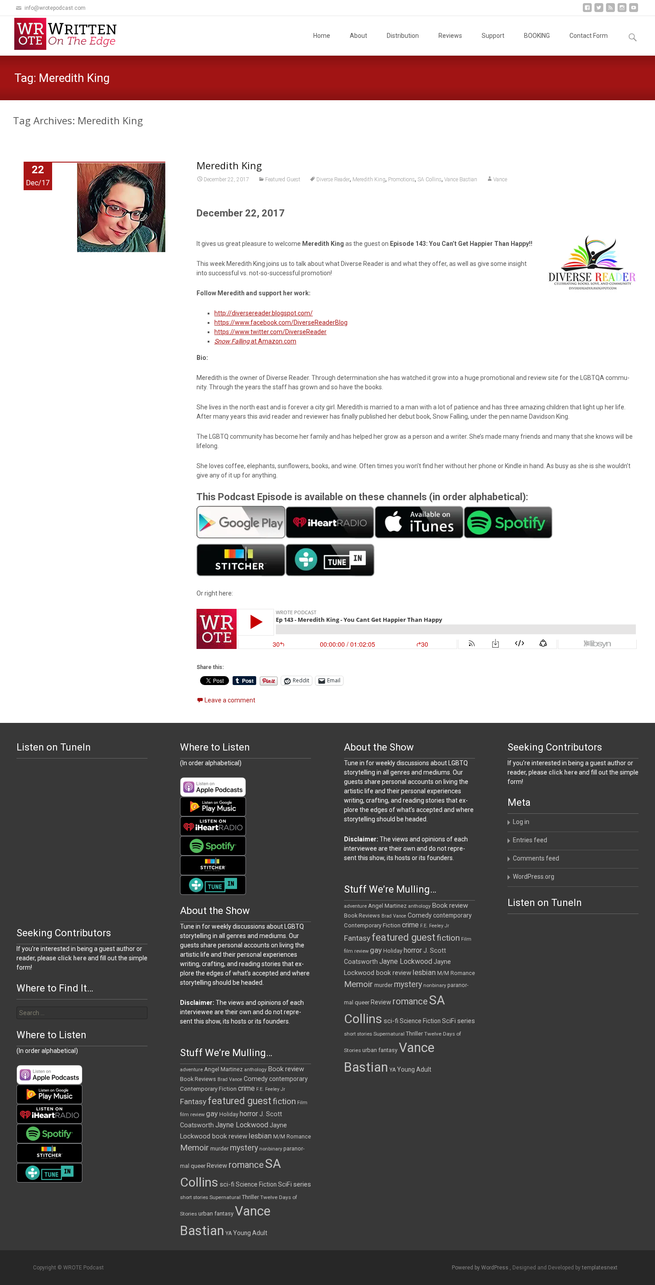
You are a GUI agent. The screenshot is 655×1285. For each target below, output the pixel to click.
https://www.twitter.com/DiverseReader (270, 331)
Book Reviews (362, 915)
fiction (448, 938)
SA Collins (430, 179)
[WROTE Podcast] (69, 34)
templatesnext (600, 1268)
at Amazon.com (255, 341)
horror (413, 950)
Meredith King (229, 165)
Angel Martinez (387, 905)
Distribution (403, 35)
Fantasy (357, 938)
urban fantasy (379, 1050)
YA (392, 1070)
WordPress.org (533, 876)
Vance (500, 179)
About (358, 35)
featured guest (403, 937)
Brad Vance (393, 916)
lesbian (424, 972)
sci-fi (391, 1021)
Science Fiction (420, 1020)
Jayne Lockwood (405, 961)
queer (362, 1002)
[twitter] (598, 11)
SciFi (449, 1021)
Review (381, 1002)
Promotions (401, 179)
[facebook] (587, 11)
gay (376, 950)
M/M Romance (456, 973)
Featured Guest (282, 179)
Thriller (414, 1033)
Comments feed (536, 858)
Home (321, 35)
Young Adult (414, 1069)
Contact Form (588, 35)
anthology (419, 906)
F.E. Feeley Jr (434, 926)
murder (383, 985)
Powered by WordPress (481, 1268)
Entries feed (530, 840)
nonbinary (434, 985)
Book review (450, 906)
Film (466, 939)
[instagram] (622, 11)
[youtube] (633, 11)
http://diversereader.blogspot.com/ (263, 313)
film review (356, 951)
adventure (355, 906)
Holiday (392, 951)
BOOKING (537, 35)
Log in (521, 821)
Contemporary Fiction (372, 925)
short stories (358, 1034)
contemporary (452, 915)
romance (410, 1001)
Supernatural (389, 1034)
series (466, 1021)
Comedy (420, 915)
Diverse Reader (333, 179)
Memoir (358, 984)
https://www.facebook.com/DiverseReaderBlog (281, 322)
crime (410, 925)
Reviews (450, 35)
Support (493, 35)
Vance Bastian (460, 179)
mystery (408, 984)
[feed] (610, 11)
